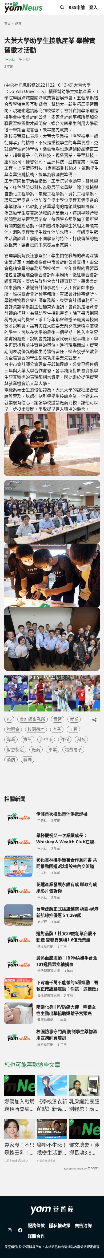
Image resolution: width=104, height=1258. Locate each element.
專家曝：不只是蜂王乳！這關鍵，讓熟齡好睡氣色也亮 (19, 1149)
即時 (18, 23)
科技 (81, 739)
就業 (74, 719)
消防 (11, 760)
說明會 (13, 729)
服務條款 (36, 1225)
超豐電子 (73, 750)
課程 (65, 739)
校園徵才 (36, 729)
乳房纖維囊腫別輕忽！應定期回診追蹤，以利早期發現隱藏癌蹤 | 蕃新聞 (84, 1105)
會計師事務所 (32, 719)
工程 (73, 729)
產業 (57, 729)
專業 (11, 739)
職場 (27, 760)
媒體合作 (36, 1236)
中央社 (10, 59)
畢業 (52, 750)
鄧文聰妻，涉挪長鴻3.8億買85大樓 (84, 1149)
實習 (57, 719)
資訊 (27, 739)
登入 (93, 7)
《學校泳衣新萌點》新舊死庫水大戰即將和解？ (52, 1105)
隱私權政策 (59, 1225)
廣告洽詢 (83, 1225)
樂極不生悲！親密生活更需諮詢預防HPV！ (52, 1149)
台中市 (46, 739)
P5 (9, 719)
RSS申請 (77, 7)
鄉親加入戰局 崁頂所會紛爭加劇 (19, 1105)
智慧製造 (15, 750)
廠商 (36, 750)
